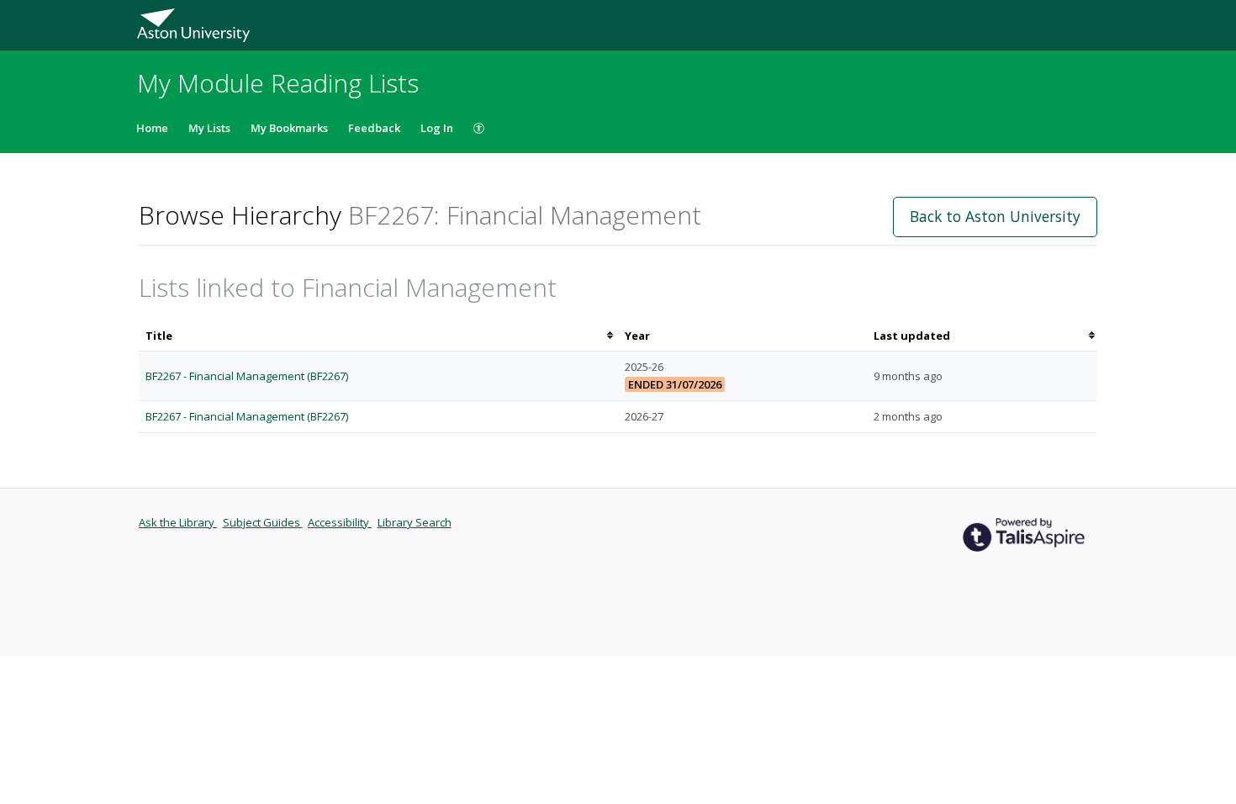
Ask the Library (178, 522)
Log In (436, 127)
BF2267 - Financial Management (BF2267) (246, 375)
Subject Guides (263, 522)
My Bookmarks (289, 127)
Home (152, 127)
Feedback (374, 127)
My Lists (209, 127)
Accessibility (340, 522)
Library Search (415, 522)
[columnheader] (378, 336)
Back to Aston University (995, 216)
